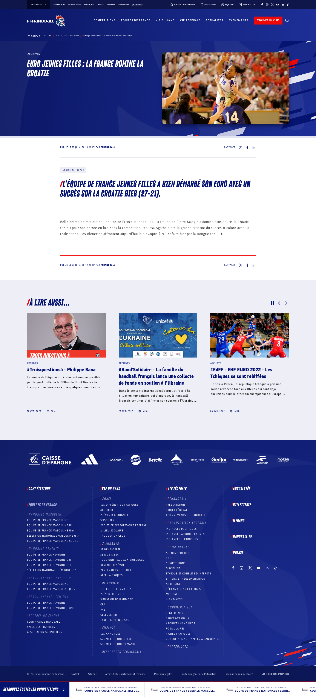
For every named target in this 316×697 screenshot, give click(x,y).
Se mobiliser (109, 554)
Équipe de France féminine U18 (49, 565)
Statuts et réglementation (185, 578)
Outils (100, 4)
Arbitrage (173, 583)
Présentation (175, 504)
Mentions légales (163, 674)
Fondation (123, 4)
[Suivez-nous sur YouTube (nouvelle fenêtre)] (277, 4)
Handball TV (242, 537)
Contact (75, 674)
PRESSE (238, 553)
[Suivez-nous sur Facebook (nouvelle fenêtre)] (262, 4)
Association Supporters (44, 632)
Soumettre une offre (116, 638)
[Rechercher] (287, 21)
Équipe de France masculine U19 (50, 530)
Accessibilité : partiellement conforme (125, 674)
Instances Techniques (182, 539)
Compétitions (105, 20)
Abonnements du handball (186, 515)
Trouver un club (113, 535)
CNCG (169, 558)
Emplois (111, 4)
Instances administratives (185, 534)
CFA (103, 604)
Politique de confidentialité (239, 674)
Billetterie (242, 505)
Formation (59, 4)
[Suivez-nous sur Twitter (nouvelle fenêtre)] (272, 4)
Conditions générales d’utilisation (198, 674)
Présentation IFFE (113, 594)
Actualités (214, 20)
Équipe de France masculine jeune (52, 589)
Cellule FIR (108, 614)
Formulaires (175, 628)
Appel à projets (111, 575)
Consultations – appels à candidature (194, 638)
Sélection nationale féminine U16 (51, 570)
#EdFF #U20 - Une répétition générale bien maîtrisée (240, 373)
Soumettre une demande (118, 644)
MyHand (239, 521)
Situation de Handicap (116, 599)
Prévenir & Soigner (114, 515)
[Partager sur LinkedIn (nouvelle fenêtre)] (254, 147)
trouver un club (268, 20)
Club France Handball (43, 621)
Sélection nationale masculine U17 (53, 535)
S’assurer (107, 520)
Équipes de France (135, 20)
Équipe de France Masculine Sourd (52, 540)
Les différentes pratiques (119, 504)
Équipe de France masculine (47, 520)
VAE (102, 609)
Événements (239, 20)
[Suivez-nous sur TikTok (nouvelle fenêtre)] (288, 4)
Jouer (107, 499)
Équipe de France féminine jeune (51, 607)
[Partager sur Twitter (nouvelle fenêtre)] (240, 147)
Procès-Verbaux (178, 618)
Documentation (180, 607)
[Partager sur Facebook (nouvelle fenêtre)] (247, 147)
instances (36, 4)
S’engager (110, 543)
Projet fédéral (177, 509)
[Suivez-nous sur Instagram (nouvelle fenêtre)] (267, 4)
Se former (110, 583)
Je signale (137, 4)
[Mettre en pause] (272, 303)
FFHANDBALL (177, 499)
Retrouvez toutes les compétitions (30, 689)
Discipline (173, 568)
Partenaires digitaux (115, 570)
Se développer (110, 549)
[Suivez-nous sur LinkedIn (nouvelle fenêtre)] (282, 4)
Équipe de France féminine (46, 554)
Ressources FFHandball (122, 652)
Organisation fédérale (187, 523)
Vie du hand (165, 20)
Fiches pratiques (178, 633)
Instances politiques (181, 528)
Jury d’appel (174, 599)
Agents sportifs (177, 552)
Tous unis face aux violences (122, 559)
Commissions (179, 547)
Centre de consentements (275, 674)
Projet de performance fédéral (123, 525)
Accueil (48, 35)
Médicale (172, 594)
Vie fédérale (190, 20)
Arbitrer (106, 509)
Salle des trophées (41, 626)
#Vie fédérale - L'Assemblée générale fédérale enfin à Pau (157, 373)
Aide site (92, 674)
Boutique (89, 4)
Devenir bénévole (113, 565)
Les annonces (110, 633)
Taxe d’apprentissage (115, 620)
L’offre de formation (116, 589)
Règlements (174, 613)
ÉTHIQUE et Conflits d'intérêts (188, 573)
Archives (74, 35)
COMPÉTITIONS (176, 563)
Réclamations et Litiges (183, 589)
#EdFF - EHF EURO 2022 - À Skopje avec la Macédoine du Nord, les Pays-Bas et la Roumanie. (66, 376)
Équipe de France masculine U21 (50, 525)
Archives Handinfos (180, 623)
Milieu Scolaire (111, 530)
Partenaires (74, 4)
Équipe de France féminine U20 (49, 559)
